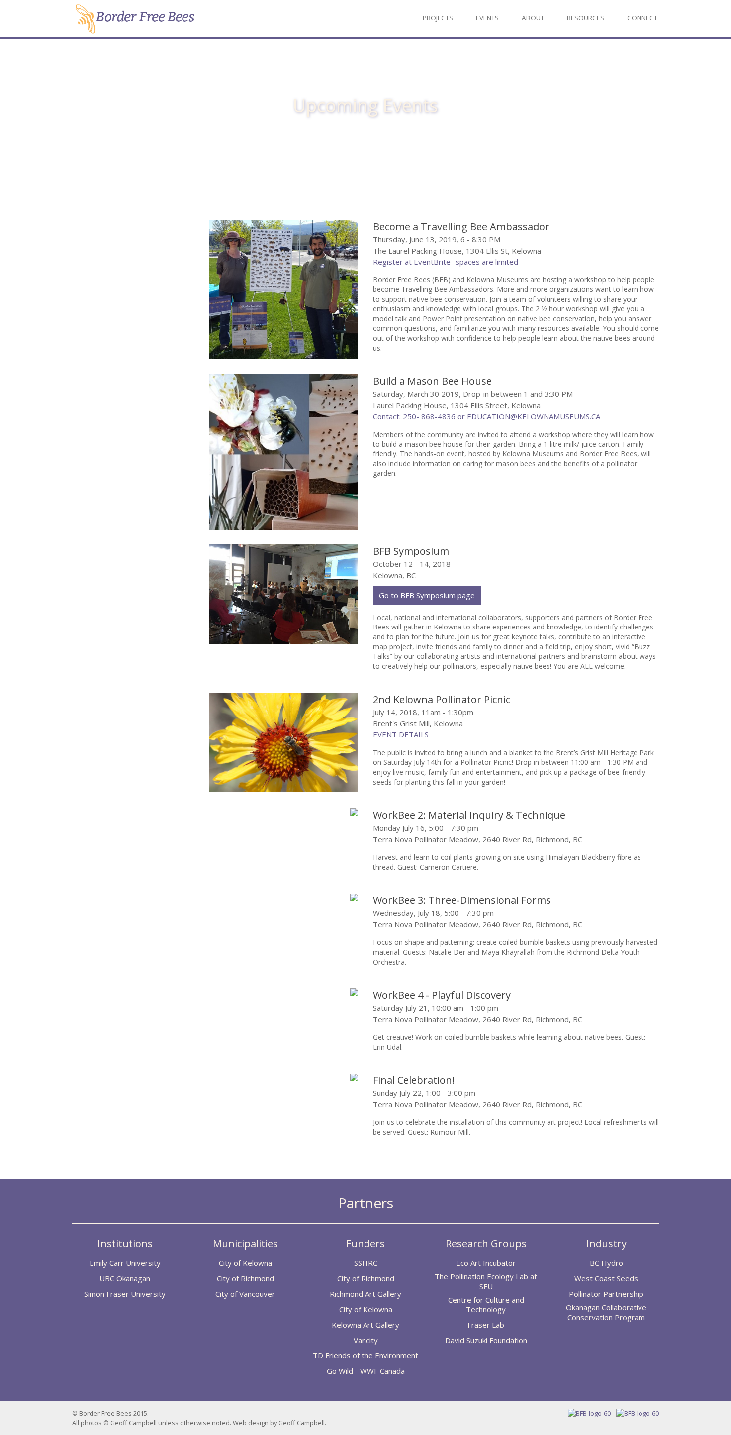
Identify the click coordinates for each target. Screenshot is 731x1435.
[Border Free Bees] (134, 31)
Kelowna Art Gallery (365, 1325)
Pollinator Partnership (606, 1294)
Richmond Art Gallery (365, 1294)
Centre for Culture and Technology (486, 1305)
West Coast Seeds (606, 1278)
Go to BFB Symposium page (427, 595)
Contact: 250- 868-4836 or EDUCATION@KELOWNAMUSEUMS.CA (486, 416)
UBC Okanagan (124, 1278)
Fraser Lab (485, 1325)
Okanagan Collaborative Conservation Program (606, 1312)
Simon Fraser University (125, 1294)
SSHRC (365, 1263)
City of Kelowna (245, 1263)
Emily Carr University (125, 1263)
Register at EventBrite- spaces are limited (445, 262)
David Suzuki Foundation (486, 1340)
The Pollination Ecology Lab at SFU (486, 1281)
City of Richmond (245, 1278)
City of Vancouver (245, 1294)
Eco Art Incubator (486, 1263)
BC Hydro (606, 1263)
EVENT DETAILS (401, 734)
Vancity (366, 1340)
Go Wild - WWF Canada (366, 1371)
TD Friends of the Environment (365, 1355)
